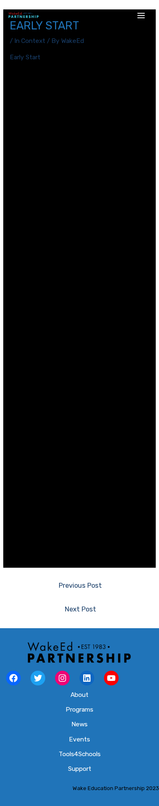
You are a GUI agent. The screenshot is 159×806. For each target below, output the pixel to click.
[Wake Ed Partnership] (23, 15)
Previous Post (80, 585)
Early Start (25, 57)
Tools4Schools (80, 754)
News (79, 724)
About (79, 695)
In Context (29, 41)
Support (79, 768)
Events (79, 739)
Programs (79, 709)
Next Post (80, 609)
